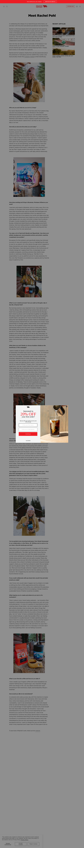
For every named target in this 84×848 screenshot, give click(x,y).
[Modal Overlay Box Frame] (42, 1)
